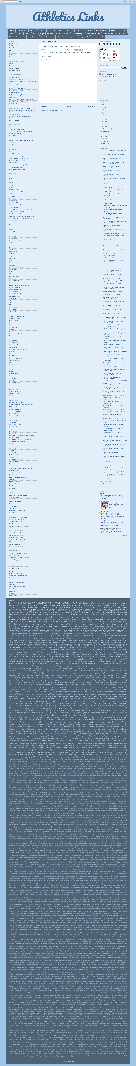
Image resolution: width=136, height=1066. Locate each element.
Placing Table (108, 743)
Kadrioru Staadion (121, 791)
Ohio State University (60, 806)
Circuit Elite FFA (31, 771)
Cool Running (13, 265)
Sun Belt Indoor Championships (103, 708)
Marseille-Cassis (101, 736)
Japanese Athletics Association (18, 495)
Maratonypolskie (14, 475)
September (106, 136)
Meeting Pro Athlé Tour (79, 623)
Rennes (76, 707)
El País (25, 694)
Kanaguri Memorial (114, 698)
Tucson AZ (46, 628)
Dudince (27, 724)
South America (13, 48)
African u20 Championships (92, 757)
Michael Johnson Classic (118, 738)
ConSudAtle (96, 722)
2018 (103, 119)
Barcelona (104, 614)
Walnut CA (53, 712)
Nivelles (83, 742)
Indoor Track (100, 603)
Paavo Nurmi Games (19, 651)
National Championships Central (54, 803)
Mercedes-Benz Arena (80, 738)
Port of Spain (113, 640)
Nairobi (90, 623)
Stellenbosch (92, 820)
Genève (90, 646)
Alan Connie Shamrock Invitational (26, 839)
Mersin (78, 701)
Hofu (10, 787)
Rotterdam (122, 682)
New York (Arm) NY (97, 625)
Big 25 (40, 719)
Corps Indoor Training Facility (119, 722)
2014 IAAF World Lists (108, 714)
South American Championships (119, 815)
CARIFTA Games (73, 721)
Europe (11, 45)
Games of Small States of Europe (85, 782)
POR (10, 325)
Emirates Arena (71, 656)
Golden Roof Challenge (76, 784)
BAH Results (13, 307)
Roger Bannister (19, 813)
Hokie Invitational (39, 731)
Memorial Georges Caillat (74, 798)
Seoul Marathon (48, 815)
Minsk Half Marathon (16, 799)
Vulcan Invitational (56, 829)
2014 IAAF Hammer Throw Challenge (62, 652)
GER (47, 609)
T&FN (11, 34)
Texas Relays (63, 666)
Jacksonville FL (70, 635)
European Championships (89, 672)
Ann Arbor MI (76, 689)
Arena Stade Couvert (101, 689)
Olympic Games (32, 623)
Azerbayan (69, 763)
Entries (125, 628)
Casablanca (106, 644)
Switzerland (87, 612)
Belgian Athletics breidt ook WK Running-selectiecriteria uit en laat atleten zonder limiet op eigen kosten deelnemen (112, 524)
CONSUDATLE (13, 252)
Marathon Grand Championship (18, 526)
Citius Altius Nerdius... (15, 431)
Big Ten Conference (52, 644)
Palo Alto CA (98, 623)
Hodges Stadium (28, 731)
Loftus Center (14, 736)
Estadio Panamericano (49, 694)
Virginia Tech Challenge (23, 712)
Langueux (92, 792)
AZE (31, 757)
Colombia (116, 654)
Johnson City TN (75, 733)
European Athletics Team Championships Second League (23, 696)
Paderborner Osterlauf (105, 705)
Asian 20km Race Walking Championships (98, 845)
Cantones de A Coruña (106, 721)
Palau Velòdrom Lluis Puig (16, 682)
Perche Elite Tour (121, 808)
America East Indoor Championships (62, 759)
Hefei (112, 785)
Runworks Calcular (14, 470)
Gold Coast (48, 658)
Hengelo (89, 631)
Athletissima (99, 637)
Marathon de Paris (59, 701)
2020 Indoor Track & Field (105, 834)
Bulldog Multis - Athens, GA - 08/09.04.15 (115, 381)
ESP (53, 609)
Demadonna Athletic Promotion (18, 575)
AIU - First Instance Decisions (18, 160)
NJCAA (34, 703)
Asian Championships (62, 761)
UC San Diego (101, 826)
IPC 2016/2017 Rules (15, 136)
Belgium (29, 612)
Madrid (22, 612)
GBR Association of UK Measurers (19, 542)
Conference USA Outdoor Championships (50, 773)
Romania (116, 707)
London (48, 621)
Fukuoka (17, 635)
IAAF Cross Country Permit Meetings (40, 660)
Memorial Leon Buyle (79, 677)
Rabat (31, 628)
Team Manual (34, 824)
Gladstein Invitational (27, 729)
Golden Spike (59, 639)
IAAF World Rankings (15, 106)
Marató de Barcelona (70, 736)
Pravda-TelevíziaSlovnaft (59, 810)
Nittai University (111, 649)
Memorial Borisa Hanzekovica (64, 677)
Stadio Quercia (113, 819)
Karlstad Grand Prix (13, 792)
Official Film (111, 742)
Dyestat (11, 380)
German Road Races (15, 353)
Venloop (11, 829)
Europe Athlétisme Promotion (17, 240)
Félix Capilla (29, 658)
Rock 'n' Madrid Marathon (60, 745)
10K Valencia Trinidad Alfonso (48, 834)
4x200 (116, 756)
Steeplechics (13, 422)
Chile (115, 770)
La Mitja (86, 792)
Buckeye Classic (29, 768)
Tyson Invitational (108, 651)
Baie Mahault (105, 763)
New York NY (58, 621)
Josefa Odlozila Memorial (103, 733)
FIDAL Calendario (14, 280)
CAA (10, 243)
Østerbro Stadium (97, 833)
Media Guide (79, 647)
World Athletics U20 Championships (93, 831)
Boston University (29, 639)
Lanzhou (84, 700)
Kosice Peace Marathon (63, 675)
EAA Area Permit (58, 724)
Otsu (10, 651)
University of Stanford (51, 642)
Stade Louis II (65, 819)
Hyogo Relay (70, 731)
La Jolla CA (64, 735)
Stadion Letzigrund (31, 666)
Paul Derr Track (99, 808)
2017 (103, 122)
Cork (49, 693)
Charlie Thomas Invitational (31, 722)
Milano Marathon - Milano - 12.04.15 (113, 409)
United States (84, 603)
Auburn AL (74, 717)
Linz (118, 660)
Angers (63, 689)
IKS (10, 56)
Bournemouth (93, 719)
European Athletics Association (69, 626)
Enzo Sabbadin (41, 726)
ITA (82, 616)
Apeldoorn (51, 843)
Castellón (113, 644)
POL (69, 619)
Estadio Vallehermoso (52, 726)
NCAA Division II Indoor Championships (98, 661)
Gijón (53, 784)
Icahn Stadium (121, 731)
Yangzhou (103, 687)
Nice (92, 680)
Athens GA (26, 644)
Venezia (11, 687)
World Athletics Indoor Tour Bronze (71, 687)
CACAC (11, 254)
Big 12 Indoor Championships (28, 670)
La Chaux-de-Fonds (54, 735)
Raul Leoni (64, 812)
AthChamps (12, 194)
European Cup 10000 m (76, 696)
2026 (103, 102)
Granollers (40, 698)
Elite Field (56, 626)
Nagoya (123, 635)
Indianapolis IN (37, 789)
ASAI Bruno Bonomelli (25, 715)
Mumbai (57, 679)
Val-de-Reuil (116, 710)
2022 (103, 109)
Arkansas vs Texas (112, 843)
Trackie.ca (12, 336)
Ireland (18, 647)
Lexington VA (12, 794)
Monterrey (45, 799)
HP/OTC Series (43, 674)
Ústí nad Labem (41, 652)
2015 (103, 127)
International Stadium (71, 789)
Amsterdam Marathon (95, 715)
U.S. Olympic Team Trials (59, 750)
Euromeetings (13, 238)
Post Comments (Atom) (55, 110)
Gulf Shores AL (96, 658)
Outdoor (29, 605)
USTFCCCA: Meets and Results (58, 34)
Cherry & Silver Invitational (91, 770)
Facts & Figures (67, 623)
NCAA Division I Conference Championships (102, 626)
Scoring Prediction (39, 815)
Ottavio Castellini (14, 393)
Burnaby (43, 768)
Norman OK (97, 742)
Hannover (63, 674)
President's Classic (71, 810)
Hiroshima (59, 698)
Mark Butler (13, 796)
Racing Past (12, 433)
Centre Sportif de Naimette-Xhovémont (92, 670)
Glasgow (26, 630)
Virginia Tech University (60, 637)
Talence (39, 749)
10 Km (73, 607)
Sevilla (25, 637)
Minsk (117, 635)
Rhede (89, 707)
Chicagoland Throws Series (105, 770)
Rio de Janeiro (82, 682)
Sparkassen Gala (99, 684)
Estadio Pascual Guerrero (21, 780)
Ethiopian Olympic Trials (34, 780)
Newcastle (66, 805)
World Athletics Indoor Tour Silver (90, 687)
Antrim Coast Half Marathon (20, 843)
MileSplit (11, 367)
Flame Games (37, 782)
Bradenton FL (102, 719)
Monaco (68, 630)
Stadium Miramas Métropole (38, 820)
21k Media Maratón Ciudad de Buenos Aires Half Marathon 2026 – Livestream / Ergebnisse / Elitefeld (112, 531)
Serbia (55, 815)
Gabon (99, 696)
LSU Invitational (61, 700)
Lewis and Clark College (92, 675)
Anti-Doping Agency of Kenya (17, 167)
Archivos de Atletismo (15, 222)
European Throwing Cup (120, 726)
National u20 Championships (120, 803)
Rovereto (50, 651)
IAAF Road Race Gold (51, 605)
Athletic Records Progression (66, 37)
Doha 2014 (39, 777)
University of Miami (90, 710)
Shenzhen (63, 747)
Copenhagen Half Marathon (80, 773)
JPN (24, 614)
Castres (123, 768)
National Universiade (84, 803)
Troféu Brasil (37, 750)
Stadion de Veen (13, 820)
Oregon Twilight (23, 743)
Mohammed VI (105, 677)
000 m (115, 687)
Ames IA (84, 628)
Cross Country (53, 611)
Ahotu (11, 63)
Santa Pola (114, 813)
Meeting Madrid (27, 661)
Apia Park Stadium (63, 843)
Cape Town (98, 644)
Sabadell (122, 707)
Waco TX (116, 666)
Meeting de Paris (38, 661)
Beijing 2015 (105, 611)
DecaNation (71, 693)
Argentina (21, 717)
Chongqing (122, 691)
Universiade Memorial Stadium (23, 827)
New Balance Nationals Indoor (35, 805)
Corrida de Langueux (116, 773)
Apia (56, 843)
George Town (114, 728)
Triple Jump (40, 826)
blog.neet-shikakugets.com (17, 510)
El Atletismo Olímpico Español (50, 778)
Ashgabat (77, 845)
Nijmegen (94, 640)
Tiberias (54, 686)
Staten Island (84, 820)
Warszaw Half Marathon (80, 752)
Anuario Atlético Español (87, 689)
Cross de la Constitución (72, 775)
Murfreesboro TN (53, 740)
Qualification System (117, 810)
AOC (10, 247)
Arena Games (84, 843)
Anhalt (68, 689)
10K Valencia (37, 834)
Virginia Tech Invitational (37, 712)
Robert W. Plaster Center (46, 745)
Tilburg (59, 686)
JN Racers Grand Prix (118, 789)
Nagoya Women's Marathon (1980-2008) (21, 468)
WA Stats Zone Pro (47, 37)
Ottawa (13, 633)
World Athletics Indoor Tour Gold (81, 712)
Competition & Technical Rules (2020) (20, 79)
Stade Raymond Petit (52, 708)
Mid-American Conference (121, 798)
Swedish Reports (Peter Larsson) (19, 205)
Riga (38, 651)
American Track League (73, 628)
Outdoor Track (71, 52)
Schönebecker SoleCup (27, 815)
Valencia (77, 612)
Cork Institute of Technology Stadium (96, 773)
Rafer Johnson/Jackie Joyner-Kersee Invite (36, 812)
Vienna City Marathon (21, 687)
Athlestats (12, 196)
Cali (84, 721)
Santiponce (12, 747)
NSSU (11, 515)
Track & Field (25, 710)
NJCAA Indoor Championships (63, 680)
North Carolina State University (108, 805)
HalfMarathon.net (14, 444)
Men (73, 701)
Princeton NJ (27, 745)
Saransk (120, 813)
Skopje (74, 815)
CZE (30, 614)
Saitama (11, 684)
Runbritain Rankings (15, 318)
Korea (64, 617)
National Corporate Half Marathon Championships (86, 703)
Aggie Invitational (105, 838)
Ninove (28, 705)
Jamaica (29, 621)
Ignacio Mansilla (84, 626)
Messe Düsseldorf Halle (94, 738)
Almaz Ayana (21, 841)
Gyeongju (82, 729)
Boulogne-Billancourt (96, 691)
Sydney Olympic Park (43, 666)
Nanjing (113, 661)
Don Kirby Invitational (54, 777)
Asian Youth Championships (99, 761)
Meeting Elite (110, 736)
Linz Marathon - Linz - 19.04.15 (112, 257)
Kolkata (46, 792)
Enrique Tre (12, 726)
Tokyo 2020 (112, 824)
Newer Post (45, 106)
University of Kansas (64, 710)
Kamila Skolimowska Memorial (91, 660)
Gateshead (100, 728)
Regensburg (73, 682)
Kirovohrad (24, 735)
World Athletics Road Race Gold (94, 642)
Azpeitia (75, 763)
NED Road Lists (14, 342)
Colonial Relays (64, 722)
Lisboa (11, 621)
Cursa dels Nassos (83, 775)
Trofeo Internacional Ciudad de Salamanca (20, 750)
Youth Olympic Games (53, 714)
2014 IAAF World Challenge (87, 621)
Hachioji (99, 729)
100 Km (48, 668)
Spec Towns (95, 747)
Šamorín (82, 714)
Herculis (43, 635)
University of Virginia (54, 752)
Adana (46, 757)
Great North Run (77, 658)
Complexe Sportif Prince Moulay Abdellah (80, 722)
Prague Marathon (52, 665)
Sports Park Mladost (117, 817)
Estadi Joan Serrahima (63, 646)
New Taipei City (58, 805)
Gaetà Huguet (106, 696)
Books (117, 623)
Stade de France (120, 747)
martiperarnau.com (58, 756)
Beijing (98, 628)
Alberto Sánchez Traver (47, 839)
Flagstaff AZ (32, 728)
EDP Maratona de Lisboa (27, 778)
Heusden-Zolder (113, 658)
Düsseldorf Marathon (120, 777)
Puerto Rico (100, 810)
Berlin (36, 612)
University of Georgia (107, 666)
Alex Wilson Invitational (83, 668)
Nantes (36, 803)
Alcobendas (72, 668)
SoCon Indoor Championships (82, 747)
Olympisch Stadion (88, 663)
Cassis (118, 768)
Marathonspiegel (14, 400)
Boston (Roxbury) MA (17, 639)
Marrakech (80, 625)
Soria (91, 815)
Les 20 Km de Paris (120, 792)
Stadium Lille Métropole (24, 820)
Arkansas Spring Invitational (47, 717)
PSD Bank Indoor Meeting (28, 808)
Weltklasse (117, 651)
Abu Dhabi (41, 715)
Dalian (116, 775)
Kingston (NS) (39, 621)
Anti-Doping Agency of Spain (17, 169)
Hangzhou (110, 729)
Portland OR (20, 621)
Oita (80, 663)
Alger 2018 (79, 839)
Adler (51, 757)
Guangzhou (87, 658)
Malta (81, 794)
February (106, 481)
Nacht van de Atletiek (65, 703)
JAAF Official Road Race (31, 616)
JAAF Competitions (14, 497)
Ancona (57, 689)
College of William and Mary (102, 771)
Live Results (45, 612)
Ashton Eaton (84, 845)
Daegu (64, 693)
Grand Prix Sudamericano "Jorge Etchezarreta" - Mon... (112, 325)
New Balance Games (59, 742)
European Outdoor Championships (86, 780)
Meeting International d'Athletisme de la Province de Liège (38, 798)
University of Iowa (63, 827)
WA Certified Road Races (16, 535)
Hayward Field (74, 616)
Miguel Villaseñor (54, 614)
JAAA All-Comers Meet (96, 789)
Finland (35, 625)
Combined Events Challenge (17, 88)
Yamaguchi (34, 668)
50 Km (123, 834)
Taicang (16, 626)
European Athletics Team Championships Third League (54, 696)
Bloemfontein (70, 766)
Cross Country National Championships (32, 775)
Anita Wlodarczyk (113, 715)
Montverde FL (53, 799)
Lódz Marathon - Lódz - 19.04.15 (112, 278)
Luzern (11, 677)
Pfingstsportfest (12, 810)
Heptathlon (19, 731)
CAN (98, 621)
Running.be (12, 329)
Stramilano (11, 822)
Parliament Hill (81, 808)
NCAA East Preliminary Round (30, 649)
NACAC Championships (64, 801)
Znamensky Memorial (40, 756)
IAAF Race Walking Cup (58, 635)
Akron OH (102, 757)
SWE (94, 630)
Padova (64, 743)
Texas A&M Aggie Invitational (50, 749)
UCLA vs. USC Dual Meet (116, 826)
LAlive (11, 274)
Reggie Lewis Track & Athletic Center (97, 812)
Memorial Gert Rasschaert (65, 738)
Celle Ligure (31, 770)
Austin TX (114, 617)
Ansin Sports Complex (120, 841)
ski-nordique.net (14, 296)
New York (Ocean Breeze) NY (97, 649)
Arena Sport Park (93, 843)
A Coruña (60, 668)
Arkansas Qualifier (120, 668)
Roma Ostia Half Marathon (104, 707)
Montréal (11, 703)
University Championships (99, 750)
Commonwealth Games (31, 693)
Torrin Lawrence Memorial (30, 826)
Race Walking (26, 611)
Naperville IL (43, 803)
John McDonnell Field (88, 791)
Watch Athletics (13, 232)
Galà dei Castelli (39, 658)
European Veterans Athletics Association (21, 404)
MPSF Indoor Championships (26, 677)
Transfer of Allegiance (15, 114)
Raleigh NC (74, 665)
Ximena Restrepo (109, 754)
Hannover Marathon (50, 698)
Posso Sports (13, 589)
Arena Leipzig (31, 761)
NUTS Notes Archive (15, 391)
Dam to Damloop (123, 775)
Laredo (77, 675)
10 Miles (36, 626)
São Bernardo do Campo (21, 686)
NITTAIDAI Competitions (16, 513)
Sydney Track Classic (14, 749)
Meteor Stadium (106, 738)
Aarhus (65, 836)
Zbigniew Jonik (13, 225)
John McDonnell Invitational (61, 733)
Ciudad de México (107, 654)
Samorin (108, 745)
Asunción (59, 847)
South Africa (93, 617)
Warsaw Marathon (33, 687)
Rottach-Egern (28, 813)
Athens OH (79, 847)
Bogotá (85, 766)
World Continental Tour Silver (30, 714)
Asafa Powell (49, 845)
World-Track (12, 488)
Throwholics (12, 418)
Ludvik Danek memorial (59, 794)
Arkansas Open (102, 843)
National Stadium (21, 623)
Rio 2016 (43, 651)
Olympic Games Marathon (17, 441)
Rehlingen (69, 707)
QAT (45, 682)
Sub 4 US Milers (14, 413)
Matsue (36, 796)
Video (70, 752)
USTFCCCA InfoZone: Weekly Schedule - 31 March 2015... (114, 475)
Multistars (23, 703)
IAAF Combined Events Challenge (32, 617)
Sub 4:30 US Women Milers (17, 415)
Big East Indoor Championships (107, 764)
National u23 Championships (16, 705)
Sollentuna (20, 708)
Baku (17, 691)
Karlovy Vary (52, 675)
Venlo (124, 827)
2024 (103, 107)
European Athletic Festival (64, 694)
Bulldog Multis (59, 721)
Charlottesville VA (13, 672)
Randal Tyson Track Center (112, 625)
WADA (11, 151)
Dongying (31, 672)
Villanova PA (37, 829)
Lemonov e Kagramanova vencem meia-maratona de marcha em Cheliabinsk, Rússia (116, 505)
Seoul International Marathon (51, 747)
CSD (64, 768)
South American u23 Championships (39, 817)
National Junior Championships (71, 803)
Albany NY (38, 839)
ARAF (65, 668)
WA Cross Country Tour (17, 37)
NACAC (11, 249)
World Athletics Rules (15, 154)
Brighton (11, 768)
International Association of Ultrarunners (21, 140)
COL (67, 670)
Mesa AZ (84, 798)
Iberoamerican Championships (108, 731)
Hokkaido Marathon (80, 674)
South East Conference (87, 684)
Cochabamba (12, 693)
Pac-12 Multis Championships (43, 808)
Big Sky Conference (26, 766)
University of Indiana (14, 752)
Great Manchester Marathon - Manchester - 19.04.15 (111, 254)
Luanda (33, 701)
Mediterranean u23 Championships (102, 796)
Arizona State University (32, 717)
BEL (13, 616)
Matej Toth (30, 796)
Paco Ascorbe (117, 663)
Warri (75, 829)
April (104, 148)
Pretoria (20, 745)
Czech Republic (84, 609)
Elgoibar (32, 694)
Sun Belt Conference (44, 822)
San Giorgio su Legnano (119, 745)
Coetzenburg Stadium (89, 771)
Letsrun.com (13, 376)
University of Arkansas (91, 614)
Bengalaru (23, 691)
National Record (121, 703)
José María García (87, 639)
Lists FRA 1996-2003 (15, 287)
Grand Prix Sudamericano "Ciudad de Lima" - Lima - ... (114, 190)
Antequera (122, 715)
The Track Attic (13, 486)
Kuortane (58, 792)
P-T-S (89, 705)
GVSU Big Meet (72, 782)
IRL (15, 789)
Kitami (27, 792)
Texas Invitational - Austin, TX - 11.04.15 (114, 395)
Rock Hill (11, 813)
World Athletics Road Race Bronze (55, 831)
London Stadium (121, 700)
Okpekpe (118, 742)
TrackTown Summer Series (107, 749)
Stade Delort (35, 819)
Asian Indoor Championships (84, 761)
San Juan (100, 813)
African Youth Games (95, 838)
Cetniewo (81, 770)
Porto (20, 637)
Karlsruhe (38, 647)
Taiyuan (33, 749)
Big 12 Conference (40, 644)
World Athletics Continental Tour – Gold (50, 687)
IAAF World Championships (90, 611)
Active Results (13, 369)
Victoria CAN (18, 829)
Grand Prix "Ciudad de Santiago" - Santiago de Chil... (113, 377)
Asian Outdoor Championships (16, 847)
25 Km (54, 668)
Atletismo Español (102, 30)
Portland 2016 (36, 810)
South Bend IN (50, 623)
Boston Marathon (66, 654)
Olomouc (107, 680)
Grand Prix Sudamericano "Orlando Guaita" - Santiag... (113, 373)
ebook (49, 756)
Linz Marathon (123, 735)
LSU (67, 792)
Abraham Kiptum (102, 836)
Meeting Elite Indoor (18, 798)
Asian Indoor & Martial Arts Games (117, 845)
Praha (80, 614)
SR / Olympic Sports (15, 409)
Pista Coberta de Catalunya (120, 705)
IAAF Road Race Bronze (114, 605)
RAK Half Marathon (42, 707)
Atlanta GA (107, 637)
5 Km (58, 628)
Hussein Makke (13, 580)
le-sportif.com (13, 298)
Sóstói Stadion (70, 822)
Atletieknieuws (106, 521)
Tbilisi (27, 824)
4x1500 (111, 756)
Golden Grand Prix (66, 658)
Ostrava (118, 626)
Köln (63, 792)
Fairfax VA (13, 782)
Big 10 (81, 764)
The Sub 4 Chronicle (15, 411)
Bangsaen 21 (30, 764)
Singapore (22, 666)
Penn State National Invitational (90, 743)
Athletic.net (12, 378)
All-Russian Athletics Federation (90, 839)
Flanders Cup (46, 639)
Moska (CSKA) (85, 799)
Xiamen (28, 668)
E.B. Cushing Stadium (14, 778)
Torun (81, 666)
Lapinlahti (98, 792)
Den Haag (23, 777)
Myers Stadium (78, 740)
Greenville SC (74, 729)
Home (12, 30)
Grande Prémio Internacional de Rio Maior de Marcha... (113, 287)
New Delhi (42, 663)
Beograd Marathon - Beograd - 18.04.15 (114, 233)
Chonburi (17, 771)
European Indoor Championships (108, 656)
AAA (10, 245)
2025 (103, 105)
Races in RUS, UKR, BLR (16, 446)
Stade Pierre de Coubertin (107, 747)
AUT (63, 628)
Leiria (82, 675)
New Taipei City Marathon (72, 742)
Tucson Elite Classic (82, 826)
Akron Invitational (123, 838)
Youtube (110, 687)
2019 (103, 117)
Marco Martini (124, 794)
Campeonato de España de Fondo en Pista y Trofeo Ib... (114, 370)
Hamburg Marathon (54, 674)
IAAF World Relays (122, 646)
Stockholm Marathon (114, 820)
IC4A (96, 731)
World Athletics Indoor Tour (77, 642)
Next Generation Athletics (76, 805)
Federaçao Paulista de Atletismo (24, 782)
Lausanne (119, 639)
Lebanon (96, 700)
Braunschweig (111, 719)
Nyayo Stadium (99, 680)
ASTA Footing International (56, 836)
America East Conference (46, 759)
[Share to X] (79, 50)
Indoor (32, 630)
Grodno (52, 785)
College (11, 605)
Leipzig (93, 735)
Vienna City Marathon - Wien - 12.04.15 (114, 412)
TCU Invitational (87, 822)
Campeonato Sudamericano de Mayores (87, 768)
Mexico (49, 640)
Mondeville (38, 799)
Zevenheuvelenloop (28, 756)
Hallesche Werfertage (66, 785)
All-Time (77, 715)
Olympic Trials (70, 806)
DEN (10, 50)
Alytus (27, 841)
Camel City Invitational (93, 721)
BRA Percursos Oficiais (16, 537)
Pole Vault (19, 628)
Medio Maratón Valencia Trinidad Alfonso (83, 796)
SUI (10, 626)
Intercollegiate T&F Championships (56, 789)
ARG (91, 652)
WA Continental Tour (93, 34)
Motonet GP (114, 677)
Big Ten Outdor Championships (52, 691)
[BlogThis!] (77, 50)
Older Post (91, 106)
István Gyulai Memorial (27, 647)
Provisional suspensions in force (18, 158)
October (105, 134)
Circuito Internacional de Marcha (44, 771)
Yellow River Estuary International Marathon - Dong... (112, 167)
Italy (90, 607)
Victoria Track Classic (27, 829)
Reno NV (82, 707)
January (105, 483)
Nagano (87, 680)
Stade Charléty (41, 708)
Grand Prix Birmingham (88, 784)
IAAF (48, 635)
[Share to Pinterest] (82, 50)
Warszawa (77, 619)
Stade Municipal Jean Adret (76, 819)
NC (72, 801)
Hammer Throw (76, 785)
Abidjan (87, 836)
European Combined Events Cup (104, 726)
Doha (122, 619)
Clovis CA (55, 722)
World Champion (106, 831)
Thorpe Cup (91, 824)
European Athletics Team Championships (83, 694)
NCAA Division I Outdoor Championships (63, 640)
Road (69, 603)
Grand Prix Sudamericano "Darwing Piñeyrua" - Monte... (113, 321)
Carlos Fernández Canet (108, 74)
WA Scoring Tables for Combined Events (21, 99)
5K (9, 836)
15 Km (49, 652)
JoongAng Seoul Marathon (88, 733)
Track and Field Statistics (16, 211)
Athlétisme (12, 384)
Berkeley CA (32, 691)
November (106, 131)
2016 (103, 124)
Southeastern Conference (56, 817)
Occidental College (72, 663)
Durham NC (43, 724)
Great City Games (112, 784)
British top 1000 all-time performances (20, 218)
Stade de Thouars (104, 819)
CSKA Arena (69, 768)
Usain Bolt (64, 752)
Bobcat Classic (78, 766)
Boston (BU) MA (112, 619)
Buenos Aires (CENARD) (47, 721)
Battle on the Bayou (39, 764)
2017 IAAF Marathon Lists (101, 756)
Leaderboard (88, 635)
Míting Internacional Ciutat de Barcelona (100, 740)
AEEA (113, 30)
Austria (49, 626)
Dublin (88, 777)
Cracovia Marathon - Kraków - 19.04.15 (114, 235)
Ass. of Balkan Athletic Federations (19, 138)
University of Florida (94, 666)
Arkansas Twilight (113, 689)
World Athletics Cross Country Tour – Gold (35, 831)
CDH (10, 180)
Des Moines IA (33, 631)
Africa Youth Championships (38, 838)
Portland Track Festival (40, 665)
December (106, 129)
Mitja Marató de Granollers (93, 677)
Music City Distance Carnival (24, 801)
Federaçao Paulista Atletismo (17, 333)
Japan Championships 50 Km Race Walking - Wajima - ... (113, 238)
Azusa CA (122, 689)
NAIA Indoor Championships (68, 679)
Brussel (91, 644)
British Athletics (13, 309)
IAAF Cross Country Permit (17, 95)
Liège (102, 675)
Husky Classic (25, 660)
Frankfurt (21, 658)
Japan (100, 605)
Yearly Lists (35, 833)
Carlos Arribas (117, 721)
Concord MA (42, 693)
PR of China (82, 607)
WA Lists (33, 30)
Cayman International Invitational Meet (18, 770)
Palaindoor (70, 743)
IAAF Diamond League (61, 607)
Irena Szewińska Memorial (83, 789)
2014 (103, 486)
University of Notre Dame (46, 637)
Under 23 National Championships (81, 750)
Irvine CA (93, 698)
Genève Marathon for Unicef (101, 782)
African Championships (68, 838)
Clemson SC (12, 625)
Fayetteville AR (62, 609)
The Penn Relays (73, 666)
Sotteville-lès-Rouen (30, 708)
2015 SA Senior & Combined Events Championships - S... (113, 298)
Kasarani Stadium (47, 647)
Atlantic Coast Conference (118, 652)
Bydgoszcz (92, 633)
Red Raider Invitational (82, 812)
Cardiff (78, 670)
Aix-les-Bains (114, 838)
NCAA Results (13, 407)
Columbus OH (23, 672)
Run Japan (12, 524)
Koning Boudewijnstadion (100, 639)
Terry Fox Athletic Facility (44, 824)
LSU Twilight (70, 700)
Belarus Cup (122, 717)
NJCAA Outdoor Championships (27, 742)
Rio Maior (35, 745)
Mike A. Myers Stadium (108, 635)
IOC (10, 127)
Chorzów (98, 654)
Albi (117, 757)
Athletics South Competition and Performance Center (37, 763)
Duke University (105, 777)
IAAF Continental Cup (75, 639)
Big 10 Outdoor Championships (91, 764)
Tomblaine (65, 686)
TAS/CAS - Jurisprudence (16, 129)
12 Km (58, 834)
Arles (120, 843)
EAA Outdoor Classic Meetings (70, 611)
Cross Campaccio (17, 775)
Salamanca (12, 708)
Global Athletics (25, 674)
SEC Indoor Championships (110, 665)
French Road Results (15, 294)
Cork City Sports (56, 693)
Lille (116, 735)
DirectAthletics (13, 364)
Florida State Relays (112, 672)
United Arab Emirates (26, 626)
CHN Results (13, 450)
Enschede (38, 694)
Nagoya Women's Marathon (83, 640)
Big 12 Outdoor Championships (52, 654)
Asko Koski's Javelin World (17, 191)
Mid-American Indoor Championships (91, 701)
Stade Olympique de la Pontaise (91, 819)
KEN (38, 630)
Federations (69, 30)
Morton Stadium (76, 799)
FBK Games (74, 646)
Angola (104, 759)
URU (69, 750)
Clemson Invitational (45, 722)
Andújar (105, 715)
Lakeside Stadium (84, 735)
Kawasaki (11, 700)
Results (12, 603)
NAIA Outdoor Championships (84, 679)
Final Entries (75, 631)
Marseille (38, 677)
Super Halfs (12, 142)
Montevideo (32, 740)
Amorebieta (98, 759)
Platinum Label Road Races (24, 810)
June (104, 143)
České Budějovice (73, 714)
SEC (64, 813)
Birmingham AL (112, 612)
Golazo (11, 578)
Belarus (86, 633)
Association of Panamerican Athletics (47, 847)
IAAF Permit (64, 787)
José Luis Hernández (69, 625)
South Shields (69, 651)
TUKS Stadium (96, 822)
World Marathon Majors (16, 144)
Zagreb (120, 642)
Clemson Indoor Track (67, 771)
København (112, 639)
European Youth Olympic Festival (103, 780)
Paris (112, 614)
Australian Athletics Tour (85, 717)
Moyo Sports (13, 584)
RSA (50, 707)
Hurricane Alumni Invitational (53, 787)
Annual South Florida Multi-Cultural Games (103, 841)
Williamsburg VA (108, 752)
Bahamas (11, 691)
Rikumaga (12, 504)
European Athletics (27, 619)
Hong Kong (122, 658)
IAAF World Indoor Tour (53, 617)
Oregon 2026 (84, 37)
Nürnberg (21, 806)
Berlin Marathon (20, 719)
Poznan (21, 707)
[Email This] (75, 50)
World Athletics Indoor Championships (37, 754)
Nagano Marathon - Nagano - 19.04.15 (114, 281)
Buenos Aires (75, 654)
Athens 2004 (117, 761)
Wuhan (101, 754)
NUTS (11, 187)
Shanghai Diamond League (64, 815)
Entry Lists (33, 609)
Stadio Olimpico (115, 684)
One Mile (90, 806)
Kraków (52, 792)
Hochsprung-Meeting (120, 785)
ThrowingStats (13, 207)
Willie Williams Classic (119, 752)
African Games (57, 715)
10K (120, 687)
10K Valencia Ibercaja (94, 714)
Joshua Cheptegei (117, 733)
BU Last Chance (87, 763)
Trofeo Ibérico (48, 826)
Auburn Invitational (60, 763)
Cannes (72, 670)
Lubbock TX (97, 635)
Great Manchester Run (20, 785)
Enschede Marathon (22, 726)
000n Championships (120, 833)
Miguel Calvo (12, 740)
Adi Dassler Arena (26, 838)
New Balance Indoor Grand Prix (66, 649)
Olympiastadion (13, 637)
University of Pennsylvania (104, 710)
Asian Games (72, 761)
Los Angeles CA (74, 617)
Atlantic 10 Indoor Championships (102, 847)
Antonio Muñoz (13, 717)
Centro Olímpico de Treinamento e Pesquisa (67, 770)
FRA (113, 611)
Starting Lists (104, 617)
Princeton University (91, 810)
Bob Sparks (12, 198)
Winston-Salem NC (14, 652)
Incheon (11, 733)
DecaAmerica (13, 200)
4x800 (121, 756)
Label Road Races (14, 120)
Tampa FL (15, 824)
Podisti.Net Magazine (15, 358)
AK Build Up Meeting (19, 757)
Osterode (123, 806)
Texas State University (57, 824)
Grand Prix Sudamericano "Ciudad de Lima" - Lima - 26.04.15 (60, 46)
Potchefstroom (117, 743)
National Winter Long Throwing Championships (101, 803)
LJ (72, 675)
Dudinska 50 (34, 724)
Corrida (108, 773)
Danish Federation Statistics (17, 477)
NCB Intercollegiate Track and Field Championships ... (113, 429)
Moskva (39, 740)
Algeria (40, 689)
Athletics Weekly (14, 320)
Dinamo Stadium (31, 777)
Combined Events (40, 614)
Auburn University (13, 670)
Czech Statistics (14, 220)
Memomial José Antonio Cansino (60, 798)
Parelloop (77, 743)
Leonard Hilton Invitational (108, 792)
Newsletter (12, 97)
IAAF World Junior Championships (80, 698)
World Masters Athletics (16, 402)
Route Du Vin (36, 813)
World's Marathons (14, 70)
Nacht (115, 801)
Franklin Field (87, 696)
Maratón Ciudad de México (113, 794)
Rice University (121, 812)
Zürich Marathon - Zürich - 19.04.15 (113, 268)
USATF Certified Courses (16, 267)
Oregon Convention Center (61, 705)
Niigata (85, 805)
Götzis (88, 729)
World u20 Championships (80, 754)
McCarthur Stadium (44, 796)
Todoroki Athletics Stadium (102, 824)
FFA (10, 283)
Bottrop (95, 766)
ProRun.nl (12, 351)
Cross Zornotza (61, 775)
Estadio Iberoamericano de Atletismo (113, 778)
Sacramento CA (59, 651)
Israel (21, 675)
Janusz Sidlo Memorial (23, 791)
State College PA (33, 637)
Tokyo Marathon (86, 749)
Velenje (110, 827)
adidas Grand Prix (67, 833)
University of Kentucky (77, 710)
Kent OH (22, 792)
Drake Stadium (117, 628)
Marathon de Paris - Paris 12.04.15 (113, 418)
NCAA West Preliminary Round (48, 649)
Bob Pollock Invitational (83, 691)
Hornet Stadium (91, 674)
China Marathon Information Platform (20, 439)
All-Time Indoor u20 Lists (105, 839)
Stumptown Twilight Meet (21, 822)
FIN (120, 656)
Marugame (18, 661)
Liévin (107, 675)
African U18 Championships (82, 838)
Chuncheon (23, 771)
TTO (10, 302)
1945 (67, 834)
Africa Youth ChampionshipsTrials (53, 838)
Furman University (63, 782)
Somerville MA (80, 815)
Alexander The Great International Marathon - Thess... (113, 460)
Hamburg (104, 658)
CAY (54, 768)
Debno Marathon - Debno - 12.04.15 (113, 367)
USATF (11, 260)
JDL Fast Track (107, 789)
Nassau (74, 630)
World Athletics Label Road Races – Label (60, 754)
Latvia (90, 700)
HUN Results (13, 347)
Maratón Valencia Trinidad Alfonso (86, 736)
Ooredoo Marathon (98, 806)
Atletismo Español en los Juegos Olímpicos (39, 848)
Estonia (61, 726)
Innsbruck (44, 789)
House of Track (49, 731)
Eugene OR (12, 612)
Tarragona (22, 824)
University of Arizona (51, 710)
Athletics (11, 763)
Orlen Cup (116, 806)
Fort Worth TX (53, 728)
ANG (27, 757)
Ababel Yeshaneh (73, 836)
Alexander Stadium (67, 633)
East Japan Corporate (15, 501)
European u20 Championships (120, 780)
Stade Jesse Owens (55, 819)
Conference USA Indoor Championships (31, 773)
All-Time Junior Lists (117, 839)
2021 (103, 112)
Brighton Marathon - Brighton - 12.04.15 (114, 344)
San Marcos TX (19, 684)
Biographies (62, 644)
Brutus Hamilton (15, 721)
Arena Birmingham (21, 761)
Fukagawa (61, 728)
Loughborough (25, 701)
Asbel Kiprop (57, 845)
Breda (118, 719)
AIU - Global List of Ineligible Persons (20, 165)
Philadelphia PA (31, 651)
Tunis (90, 826)
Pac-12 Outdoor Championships (103, 663)
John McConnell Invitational (75, 791)
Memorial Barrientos (31, 738)
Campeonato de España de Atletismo (106, 768)
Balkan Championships (20, 764)
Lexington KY (51, 630)
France (49, 607)
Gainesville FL (82, 646)
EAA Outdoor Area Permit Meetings (37, 646)
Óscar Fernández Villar (86, 833)
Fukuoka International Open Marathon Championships (81, 728)
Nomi (32, 705)
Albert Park (65, 715)
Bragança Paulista (103, 766)
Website (91, 829)
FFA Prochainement (15, 481)
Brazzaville (112, 766)
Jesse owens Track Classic (60, 791)
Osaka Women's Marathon (17, 466)
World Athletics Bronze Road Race (114, 829)
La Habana (77, 700)
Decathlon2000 (13, 202)
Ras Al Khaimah (83, 665)
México (84, 661)
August (105, 138)
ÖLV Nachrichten (14, 389)
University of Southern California (89, 827)
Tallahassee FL (108, 630)
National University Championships (28, 663)
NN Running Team (79, 801)
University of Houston (52, 827)
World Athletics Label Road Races (115, 34)
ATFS (10, 176)
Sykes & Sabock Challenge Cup (58, 822)
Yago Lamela (42, 714)
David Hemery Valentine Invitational (33, 656)
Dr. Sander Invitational (81, 777)
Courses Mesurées (14, 483)
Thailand (66, 824)
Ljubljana (113, 675)
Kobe (55, 647)
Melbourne (108, 647)
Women (103, 829)
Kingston (43, 630)
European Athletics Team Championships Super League (79, 726)
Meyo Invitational (49, 661)
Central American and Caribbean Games (45, 770)
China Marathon (14, 66)
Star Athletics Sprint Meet (73, 820)
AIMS (10, 338)
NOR (87, 801)
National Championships (19, 609)
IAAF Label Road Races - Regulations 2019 (22, 108)
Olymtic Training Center (80, 806)
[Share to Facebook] (80, 50)
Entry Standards (52, 646)
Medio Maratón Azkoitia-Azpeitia (65, 796)
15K (63, 834)
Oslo (124, 649)
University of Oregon (42, 752)
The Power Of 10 (14, 311)
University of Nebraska (92, 686)
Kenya (30, 700)
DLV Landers (13, 271)
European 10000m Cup (47, 780)
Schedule (41, 623)
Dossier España (70, 777)
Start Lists (43, 611)
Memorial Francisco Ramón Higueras (47, 738)
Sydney (40, 633)
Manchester (29, 640)
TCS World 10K (78, 822)
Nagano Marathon (47, 742)
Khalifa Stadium (38, 700)
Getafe (18, 729)
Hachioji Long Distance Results (18, 517)
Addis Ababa (122, 836)
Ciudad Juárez (57, 771)
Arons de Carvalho (14, 189)
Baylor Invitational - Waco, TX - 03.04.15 (114, 472)
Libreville (99, 735)
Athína (52, 763)
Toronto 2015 (19, 826)
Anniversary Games (109, 668)
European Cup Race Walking (60, 780)
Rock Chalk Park (73, 745)
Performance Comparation (17, 455)
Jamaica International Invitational (38, 675)
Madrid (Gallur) (41, 701)
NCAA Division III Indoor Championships (19, 680)
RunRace (12, 591)
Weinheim (97, 829)
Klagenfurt (33, 792)
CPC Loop (59, 768)
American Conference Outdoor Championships (49, 841)
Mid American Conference (107, 798)
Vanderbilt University (120, 686)
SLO (72, 813)
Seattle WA (71, 614)
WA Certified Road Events (16, 533)
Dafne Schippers (104, 775)
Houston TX (15, 617)
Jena (31, 791)
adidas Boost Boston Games (54, 833)
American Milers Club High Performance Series (83, 759)
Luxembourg (23, 736)
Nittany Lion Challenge (94, 805)
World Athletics (22, 30)
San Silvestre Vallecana (15, 642)
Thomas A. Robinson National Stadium (78, 824)
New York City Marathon (53, 663)
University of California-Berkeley (116, 750)
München (115, 740)
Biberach (76, 764)
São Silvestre (25, 749)
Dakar (111, 775)
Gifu (53, 639)
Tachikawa (104, 822)
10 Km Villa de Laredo (70, 756)
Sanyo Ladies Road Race (23, 747)
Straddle (123, 820)
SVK (103, 745)
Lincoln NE (60, 630)
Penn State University (110, 808)
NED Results (13, 340)
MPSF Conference (74, 794)
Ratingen (59, 812)
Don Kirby (46, 777)
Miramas (25, 799)
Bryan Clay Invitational (33, 721)
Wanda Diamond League (94, 616)
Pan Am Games (64, 808)
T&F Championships (71, 621)
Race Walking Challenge (16, 90)
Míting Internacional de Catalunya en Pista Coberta (45, 801)
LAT (36, 735)
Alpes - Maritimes (48, 689)
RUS (10, 54)
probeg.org (12, 448)
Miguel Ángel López (108, 701)
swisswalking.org (14, 560)
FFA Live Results (14, 291)
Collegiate (20, 693)
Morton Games (67, 799)
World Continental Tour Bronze (52, 633)
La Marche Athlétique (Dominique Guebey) (21, 562)
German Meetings (14, 276)
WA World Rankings (54, 30)
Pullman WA (107, 810)
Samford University (85, 813)
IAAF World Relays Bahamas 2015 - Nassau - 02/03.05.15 (113, 163)
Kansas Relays (105, 660)
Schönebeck (17, 815)
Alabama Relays (110, 757)
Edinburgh (60, 672)
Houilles (11, 660)
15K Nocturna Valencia (88, 756)
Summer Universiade (33, 822)
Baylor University (59, 764)
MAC (67, 794)
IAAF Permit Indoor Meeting (74, 787)
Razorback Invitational (95, 665)
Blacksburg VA (100, 619)
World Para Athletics (15, 133)
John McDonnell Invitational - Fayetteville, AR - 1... (111, 388)
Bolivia (90, 766)
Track (20, 605)
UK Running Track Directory (17, 316)
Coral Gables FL (18, 656)
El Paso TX (122, 724)
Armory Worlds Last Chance (21, 845)
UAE (95, 826)
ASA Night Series (44, 836)
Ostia (113, 680)
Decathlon (78, 693)
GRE (94, 696)
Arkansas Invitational (104, 652)
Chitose (11, 771)
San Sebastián (29, 684)
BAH (10, 305)
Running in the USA (15, 263)
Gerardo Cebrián (22, 784)
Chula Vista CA (107, 628)
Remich (109, 812)
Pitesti (101, 743)
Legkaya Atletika (14, 461)
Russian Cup (53, 813)
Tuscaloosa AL (46, 750)
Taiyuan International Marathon (115, 822)
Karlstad (123, 698)
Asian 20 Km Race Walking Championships (46, 761)
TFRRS (19, 34)
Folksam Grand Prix (16, 630)
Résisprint (97, 745)
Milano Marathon (22, 740)
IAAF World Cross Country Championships (92, 787)
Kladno (45, 700)
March (105, 479)
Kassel (18, 735)
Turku (86, 666)
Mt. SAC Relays (49, 679)
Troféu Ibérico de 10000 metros (60, 826)
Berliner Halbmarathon (31, 719)
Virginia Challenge (46, 829)
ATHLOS (11, 429)
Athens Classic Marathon (69, 847)
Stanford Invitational (76, 708)
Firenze (83, 631)
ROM (23, 812)
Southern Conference (69, 817)
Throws (100, 651)
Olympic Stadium (103, 640)
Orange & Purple (108, 806)
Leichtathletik (13, 269)
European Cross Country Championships (87, 656)
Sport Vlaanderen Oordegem (103, 817)
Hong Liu (66, 698)
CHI (80, 721)
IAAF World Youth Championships (111, 787)
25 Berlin (115, 834)
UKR (42, 710)
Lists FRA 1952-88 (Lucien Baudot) (19, 285)
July (104, 141)
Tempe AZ (35, 642)
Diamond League (77, 34)
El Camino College (112, 724)
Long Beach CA (36, 794)
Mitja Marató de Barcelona (73, 661)
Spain (92, 605)
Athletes (42, 30)
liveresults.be (13, 327)
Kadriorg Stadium (111, 791)
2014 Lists (95, 834)
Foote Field (44, 782)
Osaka (63, 619)
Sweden (56, 616)
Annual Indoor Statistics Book (114, 759)
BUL (115, 717)
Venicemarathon (117, 827)
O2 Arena (104, 742)
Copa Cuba (69, 773)
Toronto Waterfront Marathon (77, 686)
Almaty (14, 841)
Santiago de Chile (39, 684)
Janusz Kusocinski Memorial (70, 660)
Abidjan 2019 (94, 836)
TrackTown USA (35, 710)
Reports (114, 812)
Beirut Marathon (68, 764)
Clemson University (23, 631)
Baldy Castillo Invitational (116, 763)
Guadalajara (34, 674)
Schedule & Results (84, 52)
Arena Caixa (76, 843)
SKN (68, 813)
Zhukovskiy (64, 714)
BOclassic (109, 717)
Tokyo (58, 623)
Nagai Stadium (114, 631)
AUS (96, 652)
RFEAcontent (88, 30)
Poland (41, 609)
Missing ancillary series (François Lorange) (21, 216)
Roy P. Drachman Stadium (86, 745)
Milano (115, 647)
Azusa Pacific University (99, 717)
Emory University (71, 778)
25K (119, 834)
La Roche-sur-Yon (73, 735)
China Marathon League (16, 459)
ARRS (27, 34)
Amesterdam (65, 841)
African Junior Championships (60, 757)
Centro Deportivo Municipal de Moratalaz (114, 670)
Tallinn (48, 686)
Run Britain (12, 356)
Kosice (113, 660)
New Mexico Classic (48, 805)
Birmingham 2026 (98, 37)
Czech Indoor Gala (94, 775)
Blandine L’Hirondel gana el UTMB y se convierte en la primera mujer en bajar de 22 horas (112, 497)
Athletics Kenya (78, 633)
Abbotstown (81, 836)
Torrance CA (95, 749)
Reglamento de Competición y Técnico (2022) (22, 81)
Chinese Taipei (121, 770)
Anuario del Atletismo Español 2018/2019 (37, 843)
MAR (10, 322)
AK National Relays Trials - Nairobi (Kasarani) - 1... (113, 359)
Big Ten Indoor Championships (46, 670)
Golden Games (54, 729)
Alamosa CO (14, 839)
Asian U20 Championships (31, 847)
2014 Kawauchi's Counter (16, 398)
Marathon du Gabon (46, 736)
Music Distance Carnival (66, 740)
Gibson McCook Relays (45, 784)
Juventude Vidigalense (100, 791)
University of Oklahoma (74, 827)
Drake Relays (22, 646)
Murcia (45, 740)
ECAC (66, 724)
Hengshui (11, 731)
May (104, 146)
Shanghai (25, 633)
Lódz (12, 661)
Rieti (94, 707)
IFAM (125, 674)
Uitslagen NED (13, 345)
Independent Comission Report (25, 789)
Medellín (68, 701)
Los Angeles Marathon (47, 794)
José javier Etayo (102, 698)
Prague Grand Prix (30, 707)
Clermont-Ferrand (78, 771)
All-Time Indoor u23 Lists (23, 759)
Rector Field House (63, 682)
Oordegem (81, 630)
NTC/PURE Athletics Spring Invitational (48, 703)
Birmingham (123, 617)
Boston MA (15, 619)
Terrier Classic (54, 666)
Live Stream (124, 660)
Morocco (87, 625)
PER (77, 52)
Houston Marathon (60, 731)
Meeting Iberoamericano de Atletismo (93, 647)
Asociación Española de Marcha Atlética (21, 553)
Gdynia (106, 728)
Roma (122, 625)
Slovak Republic (68, 684)
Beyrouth (40, 691)
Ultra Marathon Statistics (16, 214)
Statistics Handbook (66, 612)
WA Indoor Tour (33, 37)
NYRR (39, 742)
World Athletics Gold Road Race (17, 754)
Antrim (10, 843)
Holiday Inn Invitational (31, 787)
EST (90, 724)
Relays (88, 630)
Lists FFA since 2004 (15, 289)
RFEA (78, 30)
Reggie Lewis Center (59, 707)
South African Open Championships (103, 815)
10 (87, 714)
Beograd (11, 719)
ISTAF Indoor (14, 675)
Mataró (24, 796)
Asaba (36, 845)
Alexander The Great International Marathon (65, 839)
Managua (87, 794)
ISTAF (12, 647)
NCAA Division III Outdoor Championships (42, 680)
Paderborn (95, 705)
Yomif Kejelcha (43, 833)
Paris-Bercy (73, 808)
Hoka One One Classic (18, 787)
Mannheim (49, 701)
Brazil (122, 623)
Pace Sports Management (17, 586)
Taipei (43, 686)
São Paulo (32, 686)
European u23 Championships (19, 728)
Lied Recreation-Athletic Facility (24, 794)
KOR (10, 52)
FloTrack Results (14, 373)
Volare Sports (13, 595)
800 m (13, 836)
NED (63, 614)
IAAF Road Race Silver (26, 607)
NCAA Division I (98, 679)
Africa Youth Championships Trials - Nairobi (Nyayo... (113, 437)
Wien (123, 651)
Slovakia (100, 630)
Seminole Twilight (37, 747)
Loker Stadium (121, 675)
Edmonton (62, 656)
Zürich (53, 628)
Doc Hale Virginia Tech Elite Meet (97, 693)
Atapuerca (109, 761)
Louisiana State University (17, 640)
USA (38, 605)
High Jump (70, 674)
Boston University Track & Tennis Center (78, 719)
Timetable (121, 611)
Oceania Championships (30, 806)
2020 (103, 114)
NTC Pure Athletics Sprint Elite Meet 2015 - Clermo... (113, 260)
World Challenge (14, 86)
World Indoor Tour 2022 (16, 92)
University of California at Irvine (39, 827)
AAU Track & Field (14, 457)
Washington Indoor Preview (95, 752)
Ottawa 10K (83, 705)
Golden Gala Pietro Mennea (63, 784)
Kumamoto (52, 700)
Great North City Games (33, 785)
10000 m (79, 756)
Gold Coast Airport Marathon (41, 729)
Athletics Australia (19, 763)
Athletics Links (68, 16)
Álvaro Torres (76, 833)
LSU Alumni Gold (42, 735)
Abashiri (35, 715)
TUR (38, 686)
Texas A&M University (90, 651)
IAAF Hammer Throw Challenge (119, 621)
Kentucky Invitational (21, 700)
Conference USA (105, 722)
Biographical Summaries (50, 766)
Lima (64, 52)
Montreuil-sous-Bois (120, 701)
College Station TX (121, 616)
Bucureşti (37, 768)
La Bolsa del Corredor (108, 494)
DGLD (11, 183)
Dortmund (38, 672)
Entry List (111, 609)
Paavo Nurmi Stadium (54, 743)
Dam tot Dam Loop (15, 777)
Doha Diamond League (114, 693)
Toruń (17, 710)
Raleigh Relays (52, 682)
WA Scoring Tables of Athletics (18, 101)
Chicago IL (91, 654)
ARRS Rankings (38, 34)
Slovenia (76, 684)
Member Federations (15, 77)
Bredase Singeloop (121, 766)
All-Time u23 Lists (35, 759)
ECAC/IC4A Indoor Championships (78, 724)
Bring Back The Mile (15, 424)
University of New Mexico (106, 686)
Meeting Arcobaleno (116, 796)
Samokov (93, 813)
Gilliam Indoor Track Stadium (101, 646)
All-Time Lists (91, 637)
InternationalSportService (16, 582)
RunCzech (38, 628)
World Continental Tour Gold (28, 652)
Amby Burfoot (34, 841)
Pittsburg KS (29, 665)
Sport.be (11, 331)
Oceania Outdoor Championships (45, 806)
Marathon (111, 603)
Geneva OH (25, 635)
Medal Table (53, 796)
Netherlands (73, 609)
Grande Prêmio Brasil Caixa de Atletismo (24, 698)
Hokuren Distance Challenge (47, 625)
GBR (103, 612)
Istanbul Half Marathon (34, 733)
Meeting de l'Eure (19, 738)
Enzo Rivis (32, 726)
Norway (119, 649)
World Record (108, 616)
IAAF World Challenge (99, 609)
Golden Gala (56, 658)
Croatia (107, 633)
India (56, 619)
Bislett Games (84, 644)
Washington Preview (82, 829)
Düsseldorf (43, 631)
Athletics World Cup (88, 847)
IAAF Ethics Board (14, 104)
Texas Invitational (64, 749)
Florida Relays (101, 672)
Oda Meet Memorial (41, 705)
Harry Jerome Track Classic (102, 785)
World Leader (20, 668)
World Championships (117, 831)
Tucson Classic (72, 826)
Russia (84, 617)
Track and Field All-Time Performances (20, 209)
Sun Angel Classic (88, 708)
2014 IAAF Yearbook (86, 834)
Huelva (66, 639)
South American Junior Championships (20, 817)
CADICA (49, 768)
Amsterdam (91, 628)
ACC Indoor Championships (81, 652)
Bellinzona (21, 654)
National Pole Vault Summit (108, 703)
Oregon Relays (74, 705)
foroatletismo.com (14, 395)
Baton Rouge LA (88, 619)
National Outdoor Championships (117, 607)
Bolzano (64, 719)
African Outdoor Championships (76, 757)
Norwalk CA (119, 805)
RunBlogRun (105, 512)
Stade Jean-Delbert (44, 819)
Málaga (86, 740)
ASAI (10, 178)
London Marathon (110, 700)
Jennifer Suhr (37, 791)
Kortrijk (31, 735)
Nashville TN (123, 631)
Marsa (19, 796)
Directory (12, 571)
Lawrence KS (79, 635)
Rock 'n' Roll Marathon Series (18, 349)
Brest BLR (38, 639)
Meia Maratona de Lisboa (48, 677)
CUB (75, 768)
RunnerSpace (13, 371)
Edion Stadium (38, 778)
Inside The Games (14, 427)
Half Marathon (68, 605)
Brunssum (124, 719)
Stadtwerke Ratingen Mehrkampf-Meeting (55, 820)
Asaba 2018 (42, 845)
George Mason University (115, 782)
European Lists (13, 236)
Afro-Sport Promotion (15, 573)
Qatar (25, 628)
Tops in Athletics (14, 314)
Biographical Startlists (38, 766)
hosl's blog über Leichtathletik (111, 528)
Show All (125, 535)
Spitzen (107, 684)
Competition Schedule (115, 771)
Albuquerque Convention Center (28, 689)
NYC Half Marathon (78, 680)
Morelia (60, 799)
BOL (80, 763)
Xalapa (29, 833)
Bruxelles (23, 721)
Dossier (63, 777)
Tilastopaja (122, 30)
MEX (16, 677)
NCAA (121, 603)
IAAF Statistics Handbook (115, 674)
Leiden (102, 700)
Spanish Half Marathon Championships (85, 817)
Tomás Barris (13, 420)
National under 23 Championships (18, 805)
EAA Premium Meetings (24, 625)
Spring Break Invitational (25, 819)
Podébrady (14, 707)
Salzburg (77, 813)
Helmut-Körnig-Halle (120, 729)
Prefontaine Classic (64, 665)
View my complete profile (106, 76)
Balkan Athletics (13, 258)
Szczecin (116, 708)
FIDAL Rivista (13, 387)
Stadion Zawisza (65, 708)
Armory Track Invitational (63, 717)
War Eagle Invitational (67, 829)
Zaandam (41, 668)
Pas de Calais (90, 808)
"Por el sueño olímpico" (108, 833)
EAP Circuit (105, 621)
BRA (117, 637)
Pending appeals (14, 162)
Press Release (81, 810)
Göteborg (113, 646)
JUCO (26, 675)
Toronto (42, 642)
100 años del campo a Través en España (18, 834)
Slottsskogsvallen (57, 684)
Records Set (72, 812)
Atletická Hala (122, 847)
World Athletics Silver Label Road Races (74, 831)
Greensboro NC (44, 785)
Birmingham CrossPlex (73, 644)
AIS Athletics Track (21, 836)
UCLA (107, 826)
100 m (31, 834)
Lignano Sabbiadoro (108, 735)
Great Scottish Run (64, 729)
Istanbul (59, 625)
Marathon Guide (14, 68)
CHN (19, 616)
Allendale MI (84, 715)
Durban (112, 777)
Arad (70, 843)
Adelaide (48, 715)
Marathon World (14, 360)
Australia (96, 612)
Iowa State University (21, 733)
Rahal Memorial (51, 812)
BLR (113, 637)
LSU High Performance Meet (76, 792)
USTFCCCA (12, 362)
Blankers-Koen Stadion (69, 691)
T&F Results (12, 508)
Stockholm (33, 633)
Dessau (85, 693)
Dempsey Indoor (48, 656)
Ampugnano (73, 841)
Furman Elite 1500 (53, 782)
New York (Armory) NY (82, 649)
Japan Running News (15, 521)
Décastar (50, 724)
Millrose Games (60, 661)
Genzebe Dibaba (116, 696)
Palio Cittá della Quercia (31, 682)
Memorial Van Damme (40, 640)
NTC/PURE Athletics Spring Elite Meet (99, 801)
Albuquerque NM (122, 614)
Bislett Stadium (60, 670)
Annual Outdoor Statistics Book (85, 841)
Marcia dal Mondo (14, 555)
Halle (104, 729)
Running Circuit (44, 813)
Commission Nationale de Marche (19, 557)
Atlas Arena (114, 847)
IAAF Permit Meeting (102, 674)
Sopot (87, 815)
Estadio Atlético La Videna (97, 778)
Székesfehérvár (79, 651)
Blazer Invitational (62, 766)
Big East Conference (49, 719)
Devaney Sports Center (17, 724)
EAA (10, 234)
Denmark (113, 633)
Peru (41, 682)
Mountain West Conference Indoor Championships (30, 679)
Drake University (47, 672)
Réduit (59, 813)
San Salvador (107, 813)
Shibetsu (70, 747)
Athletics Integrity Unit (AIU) (17, 156)
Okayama (50, 705)
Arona (31, 845)
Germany (41, 607)
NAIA (29, 703)
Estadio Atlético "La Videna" (83, 778)
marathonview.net (14, 472)
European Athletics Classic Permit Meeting (58, 631)
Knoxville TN (40, 792)
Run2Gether (12, 593)
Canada (64, 616)
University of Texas (63, 642)
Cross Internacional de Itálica (49, 775)
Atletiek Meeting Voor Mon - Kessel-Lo (18, 848)
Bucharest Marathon (19, 768)
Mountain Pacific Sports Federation (100, 799)
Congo (63, 773)
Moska (17, 703)
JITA (10, 499)
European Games (73, 780)
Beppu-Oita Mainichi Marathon (34, 654)
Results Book (121, 640)
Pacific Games (55, 808)
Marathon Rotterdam (33, 736)
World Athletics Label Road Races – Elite (101, 712)
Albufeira (122, 757)
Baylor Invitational (49, 764)
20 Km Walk (78, 637)
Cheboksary (84, 654)
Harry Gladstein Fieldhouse (88, 785)
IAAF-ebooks (124, 787)
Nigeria (63, 663)
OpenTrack (12, 464)
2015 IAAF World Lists (121, 714)
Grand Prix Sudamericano (54, 52)
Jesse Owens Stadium (47, 791)
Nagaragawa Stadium (28, 803)
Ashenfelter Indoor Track (67, 845)
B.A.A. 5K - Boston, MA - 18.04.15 (112, 295)
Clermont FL (100, 633)
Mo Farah (31, 799)
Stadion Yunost (122, 819)
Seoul (24, 642)
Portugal (54, 612)
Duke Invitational (96, 777)
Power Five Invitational (46, 810)
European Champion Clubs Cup (73, 672)
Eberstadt (95, 724)
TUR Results (13, 452)
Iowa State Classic (56, 660)
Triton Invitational (120, 749)
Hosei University (41, 787)
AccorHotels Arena (38, 757)
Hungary (17, 660)
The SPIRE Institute (75, 749)
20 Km (43, 626)
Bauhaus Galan (13, 654)
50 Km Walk (14, 715)
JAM (10, 300)
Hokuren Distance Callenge (17, 519)
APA (10, 256)
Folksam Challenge (42, 728)
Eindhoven (103, 724)
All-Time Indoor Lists (96, 668)
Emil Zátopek (62, 778)
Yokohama (70, 637)
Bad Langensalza (97, 763)
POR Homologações (15, 544)
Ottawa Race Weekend (14, 808)
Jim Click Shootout (47, 733)
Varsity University (103, 827)
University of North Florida (28, 752)
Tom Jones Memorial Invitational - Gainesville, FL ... (112, 186)
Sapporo (48, 684)
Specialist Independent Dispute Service (20, 131)
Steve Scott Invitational (102, 820)
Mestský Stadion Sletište (93, 798)
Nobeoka (89, 742)
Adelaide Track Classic (14, 838)
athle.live (11, 479)
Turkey (111, 623)
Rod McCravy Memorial (112, 682)
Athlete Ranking (14, 506)
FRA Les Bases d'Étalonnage (17, 539)
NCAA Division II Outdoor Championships (114, 679)
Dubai (56, 656)
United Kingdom (99, 607)
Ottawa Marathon (120, 680)
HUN (93, 729)
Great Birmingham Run (101, 784)
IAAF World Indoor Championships (84, 731)
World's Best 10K (93, 754)
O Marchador (105, 501)
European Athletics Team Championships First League (111, 694)
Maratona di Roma (58, 736)
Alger (71, 715)
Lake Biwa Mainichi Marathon (66, 647)
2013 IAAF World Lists (75, 834)
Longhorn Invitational (14, 701)
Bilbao (58, 719)
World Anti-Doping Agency (64, 712)
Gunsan (57, 785)
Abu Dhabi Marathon (113, 836)
